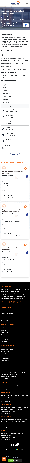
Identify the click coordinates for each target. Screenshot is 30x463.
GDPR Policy (4, 363)
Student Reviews (5, 318)
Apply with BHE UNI (9, 25)
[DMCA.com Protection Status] (15, 460)
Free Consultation (5, 311)
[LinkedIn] (5, 302)
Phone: (8, 376)
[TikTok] (18, 302)
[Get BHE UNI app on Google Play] (20, 449)
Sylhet (3, 430)
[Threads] (24, 302)
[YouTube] (8, 302)
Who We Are (4, 328)
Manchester (5, 382)
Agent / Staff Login (6, 354)
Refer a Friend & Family (7, 349)
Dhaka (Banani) (6, 404)
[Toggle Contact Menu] (4, 459)
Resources (3, 337)
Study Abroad (4, 332)
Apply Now (15, 154)
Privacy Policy (5, 358)
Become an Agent (5, 351)
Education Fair (5, 339)
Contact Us (4, 341)
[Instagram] (11, 302)
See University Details (9, 24)
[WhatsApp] (14, 302)
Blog (2, 335)
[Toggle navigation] (27, 3)
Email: (6, 378)
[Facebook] (2, 302)
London (3, 370)
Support (3, 356)
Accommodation (5, 320)
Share (25, 24)
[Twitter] (21, 302)
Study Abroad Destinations (8, 313)
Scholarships (4, 316)
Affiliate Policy (5, 361)
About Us (3, 330)
